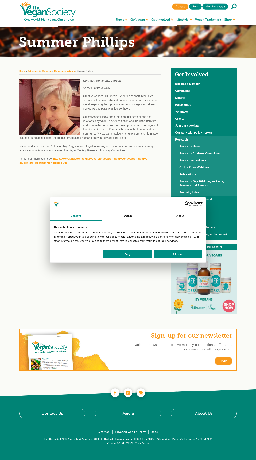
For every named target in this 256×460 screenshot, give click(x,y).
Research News (189, 146)
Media (128, 413)
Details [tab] (128, 215)
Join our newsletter (187, 125)
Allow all (178, 254)
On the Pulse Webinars (194, 167)
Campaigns (182, 90)
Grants (179, 118)
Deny (127, 254)
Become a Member (187, 83)
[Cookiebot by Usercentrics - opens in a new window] (187, 204)
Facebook (115, 392)
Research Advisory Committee (199, 153)
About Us (204, 413)
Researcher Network (64, 71)
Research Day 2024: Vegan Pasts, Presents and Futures (201, 183)
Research (47, 71)
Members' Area (215, 6)
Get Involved (161, 19)
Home (22, 71)
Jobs (154, 432)
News (120, 19)
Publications (187, 174)
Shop (228, 19)
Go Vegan (138, 19)
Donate (180, 6)
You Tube (128, 392)
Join (195, 6)
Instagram (141, 392)
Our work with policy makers (193, 132)
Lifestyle (182, 19)
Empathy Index (189, 192)
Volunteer (181, 111)
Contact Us (52, 413)
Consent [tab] (76, 215)
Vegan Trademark (208, 19)
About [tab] (180, 215)
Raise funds (183, 104)
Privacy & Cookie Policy (130, 432)
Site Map (104, 432)
